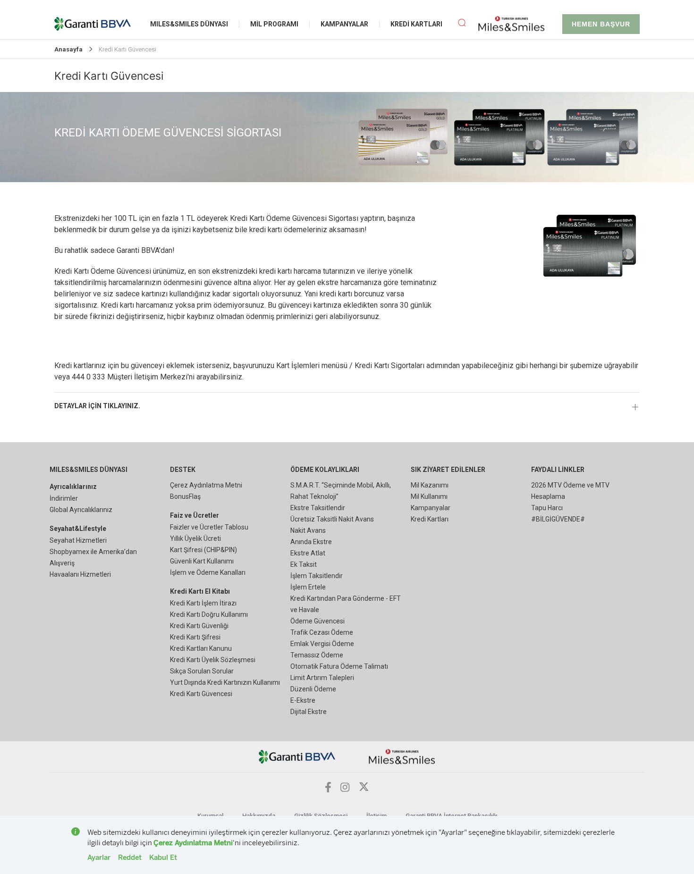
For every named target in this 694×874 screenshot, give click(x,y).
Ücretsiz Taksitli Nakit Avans (332, 519)
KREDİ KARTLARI (416, 24)
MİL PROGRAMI (274, 24)
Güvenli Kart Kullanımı (202, 561)
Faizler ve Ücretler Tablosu (209, 527)
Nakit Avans (308, 530)
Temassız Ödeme (316, 655)
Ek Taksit (303, 564)
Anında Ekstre (311, 542)
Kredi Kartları (430, 519)
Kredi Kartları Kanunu (201, 648)
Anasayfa (68, 49)
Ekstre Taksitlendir (317, 508)
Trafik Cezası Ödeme (321, 632)
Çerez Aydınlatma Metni (206, 485)
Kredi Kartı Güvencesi (201, 694)
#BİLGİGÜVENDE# (558, 519)
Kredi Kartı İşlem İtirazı (203, 603)
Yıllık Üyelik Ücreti (195, 538)
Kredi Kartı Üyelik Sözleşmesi (212, 660)
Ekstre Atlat (307, 553)
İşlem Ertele (308, 587)
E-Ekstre (302, 700)
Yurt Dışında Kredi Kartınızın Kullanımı (225, 682)
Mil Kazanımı (430, 485)
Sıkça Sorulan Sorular (202, 671)
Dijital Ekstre (308, 711)
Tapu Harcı (547, 508)
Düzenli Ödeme (313, 689)
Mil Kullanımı (429, 496)
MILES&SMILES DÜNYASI (189, 24)
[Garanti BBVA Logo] (297, 756)
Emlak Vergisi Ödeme (322, 643)
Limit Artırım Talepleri (322, 677)
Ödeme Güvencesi (317, 621)
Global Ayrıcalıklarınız (81, 509)
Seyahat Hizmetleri (78, 540)
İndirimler (64, 498)
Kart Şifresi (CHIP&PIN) (203, 550)
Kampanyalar (430, 508)
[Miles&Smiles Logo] (402, 756)
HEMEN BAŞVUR (601, 24)
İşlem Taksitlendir (316, 576)
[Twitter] (364, 789)
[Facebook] (328, 789)
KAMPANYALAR (344, 24)
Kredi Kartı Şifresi (195, 637)
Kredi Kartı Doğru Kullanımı (209, 614)
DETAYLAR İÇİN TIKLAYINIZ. (97, 406)
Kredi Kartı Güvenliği (199, 626)
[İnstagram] (345, 789)
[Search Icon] (461, 24)
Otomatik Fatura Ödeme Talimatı (339, 666)
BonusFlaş (185, 496)
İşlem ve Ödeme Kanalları (207, 572)
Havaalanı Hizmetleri (80, 574)
